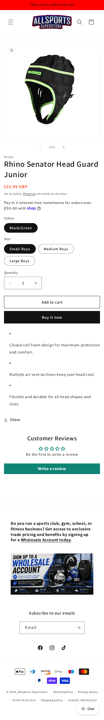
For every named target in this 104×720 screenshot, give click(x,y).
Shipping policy (52, 700)
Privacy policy (88, 692)
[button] (11, 22)
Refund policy (63, 692)
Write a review (52, 468)
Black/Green (21, 227)
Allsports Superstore (33, 692)
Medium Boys (56, 248)
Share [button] (15, 419)
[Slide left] (40, 147)
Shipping (29, 193)
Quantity (11, 272)
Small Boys (20, 248)
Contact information (82, 700)
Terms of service (23, 700)
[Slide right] (64, 147)
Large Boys (20, 260)
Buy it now (52, 317)
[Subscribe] (79, 627)
